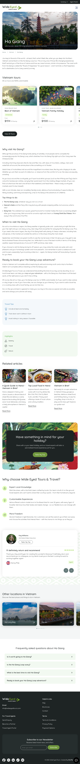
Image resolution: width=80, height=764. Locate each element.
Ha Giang (20, 52)
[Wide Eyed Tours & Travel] (20, 700)
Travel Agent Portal (9, 728)
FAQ (43, 703)
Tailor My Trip (40, 455)
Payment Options (48, 728)
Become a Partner (8, 724)
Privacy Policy (47, 724)
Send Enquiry (7, 720)
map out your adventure (33, 273)
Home (4, 52)
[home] (12, 8)
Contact (45, 711)
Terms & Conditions (49, 720)
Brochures (46, 707)
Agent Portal (74, 2)
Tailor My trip (25, 542)
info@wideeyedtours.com (11, 708)
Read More (6, 411)
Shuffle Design (73, 760)
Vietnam (11, 52)
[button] (64, 2)
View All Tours (10, 134)
